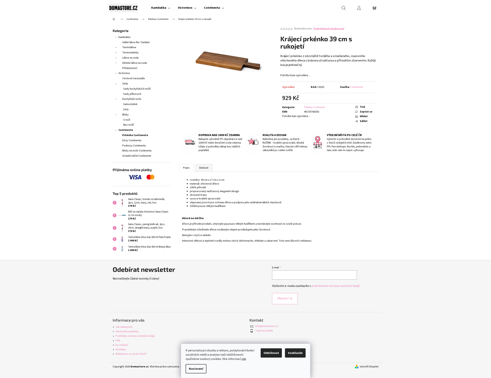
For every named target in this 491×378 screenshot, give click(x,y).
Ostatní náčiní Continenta (136, 156)
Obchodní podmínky (127, 331)
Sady (125, 84)
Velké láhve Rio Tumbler (136, 42)
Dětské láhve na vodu (134, 63)
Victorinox (124, 73)
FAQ (118, 340)
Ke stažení (122, 345)
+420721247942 (264, 331)
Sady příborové (132, 94)
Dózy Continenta (131, 140)
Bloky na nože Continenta (136, 151)
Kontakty (121, 349)
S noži (126, 120)
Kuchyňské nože (131, 99)
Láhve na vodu (130, 58)
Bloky (125, 115)
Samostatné (130, 104)
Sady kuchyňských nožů (137, 89)
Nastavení (196, 369)
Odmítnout (271, 353)
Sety (126, 109)
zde (243, 359)
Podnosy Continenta (134, 146)
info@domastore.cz (266, 326)
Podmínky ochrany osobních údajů (135, 336)
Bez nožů (128, 125)
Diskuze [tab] (203, 168)
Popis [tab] (186, 168)
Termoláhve (129, 47)
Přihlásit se (284, 299)
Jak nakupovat (124, 327)
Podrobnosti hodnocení (329, 29)
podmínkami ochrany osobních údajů (335, 286)
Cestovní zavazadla (133, 78)
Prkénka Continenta (135, 135)
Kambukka (124, 37)
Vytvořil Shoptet (369, 367)
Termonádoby (130, 53)
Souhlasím (295, 353)
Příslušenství (129, 68)
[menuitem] (160, 7)
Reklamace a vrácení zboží (131, 354)
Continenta (125, 130)
